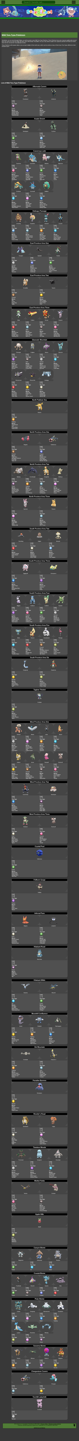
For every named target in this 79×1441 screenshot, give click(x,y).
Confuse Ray (29, 621)
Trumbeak (18, 1285)
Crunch (13, 205)
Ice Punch (56, 235)
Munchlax (39, 959)
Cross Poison (15, 717)
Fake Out (32, 269)
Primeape (18, 352)
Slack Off (42, 179)
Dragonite (46, 476)
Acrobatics (42, 143)
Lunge (41, 748)
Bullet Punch (57, 239)
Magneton (20, 1260)
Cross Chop (15, 239)
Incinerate (32, 271)
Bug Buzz (42, 1008)
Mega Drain (52, 1041)
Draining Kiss (15, 336)
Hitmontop (39, 1260)
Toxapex (21, 255)
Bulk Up (28, 336)
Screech (42, 587)
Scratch (51, 554)
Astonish (32, 554)
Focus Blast (15, 427)
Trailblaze (14, 1176)
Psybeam (14, 333)
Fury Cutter (56, 620)
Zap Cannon (43, 1006)
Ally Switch (42, 653)
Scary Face (43, 302)
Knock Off (42, 1207)
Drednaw (18, 191)
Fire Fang (14, 302)
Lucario (60, 223)
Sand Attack (33, 556)
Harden (13, 1109)
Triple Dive (14, 457)
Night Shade (43, 940)
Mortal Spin (14, 872)
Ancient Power (15, 939)
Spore (13, 842)
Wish (55, 178)
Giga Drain (14, 143)
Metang (46, 1332)
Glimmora (39, 859)
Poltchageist (58, 1026)
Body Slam (14, 237)
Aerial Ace (14, 235)
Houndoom (25, 99)
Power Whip (43, 146)
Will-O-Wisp (57, 491)
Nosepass (39, 1093)
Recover (14, 271)
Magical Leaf (52, 268)
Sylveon (26, 509)
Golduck (32, 605)
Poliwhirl (39, 1026)
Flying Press (43, 683)
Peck (13, 556)
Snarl (41, 332)
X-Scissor (42, 682)
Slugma (25, 925)
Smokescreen (15, 943)
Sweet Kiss (42, 778)
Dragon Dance (29, 177)
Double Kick (29, 652)
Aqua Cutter (43, 367)
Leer (55, 621)
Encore (13, 368)
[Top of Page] (74, 1425)
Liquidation (28, 206)
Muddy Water (43, 207)
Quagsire (39, 1160)
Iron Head (14, 393)
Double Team (15, 335)
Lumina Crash (29, 237)
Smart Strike (29, 332)
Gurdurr (54, 1193)
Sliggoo (18, 605)
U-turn (55, 651)
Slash (41, 364)
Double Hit (56, 618)
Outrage (28, 175)
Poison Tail (42, 585)
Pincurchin (32, 380)
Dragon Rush (29, 748)
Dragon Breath (15, 619)
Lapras (18, 1332)
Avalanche (42, 393)
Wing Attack (57, 619)
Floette (58, 255)
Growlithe (25, 288)
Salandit (39, 255)
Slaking (18, 476)
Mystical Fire (15, 332)
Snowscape (57, 366)
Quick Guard (57, 652)
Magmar (60, 1358)
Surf (41, 178)
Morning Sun (57, 336)
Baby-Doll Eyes (43, 1141)
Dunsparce (53, 573)
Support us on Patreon (39, 1427)
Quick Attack (15, 554)
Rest (41, 304)
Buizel (60, 734)
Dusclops (58, 1160)
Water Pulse (15, 585)
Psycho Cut (43, 366)
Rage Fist (14, 366)
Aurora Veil (42, 396)
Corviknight (32, 476)
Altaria (32, 734)
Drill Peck (28, 490)
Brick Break (43, 235)
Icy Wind (42, 239)
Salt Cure (42, 808)
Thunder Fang (15, 1039)
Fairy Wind (51, 269)
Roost (27, 491)
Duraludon (60, 1311)
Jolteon (18, 762)
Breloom (25, 826)
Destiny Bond (15, 113)
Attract (13, 909)
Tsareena (18, 163)
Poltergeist (42, 943)
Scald (50, 1039)
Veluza (46, 352)
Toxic (13, 906)
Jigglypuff (25, 573)
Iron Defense (29, 492)
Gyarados (32, 163)
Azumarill (32, 191)
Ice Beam (56, 177)
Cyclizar (53, 131)
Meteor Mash (57, 238)
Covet (13, 301)
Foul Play (42, 112)
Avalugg (47, 380)
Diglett (39, 541)
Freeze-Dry (29, 368)
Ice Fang (28, 178)
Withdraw (14, 1241)
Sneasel (47, 223)
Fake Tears (14, 777)
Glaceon (60, 352)
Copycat (14, 715)
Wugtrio (25, 444)
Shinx (18, 637)
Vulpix (53, 1126)
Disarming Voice (16, 588)
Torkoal (18, 734)
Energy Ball (42, 939)
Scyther (60, 605)
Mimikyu (60, 476)
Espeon (60, 320)
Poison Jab (14, 364)
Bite (27, 651)
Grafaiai (39, 702)
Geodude (25, 1059)
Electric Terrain (43, 205)
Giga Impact (15, 491)
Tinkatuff (46, 762)
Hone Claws (43, 238)
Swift (55, 749)
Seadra (46, 1285)
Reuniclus (32, 1332)
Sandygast (25, 131)
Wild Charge (43, 300)
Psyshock (28, 618)
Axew (32, 762)
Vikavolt (53, 992)
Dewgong (32, 1311)
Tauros (53, 288)
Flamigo (60, 637)
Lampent (53, 925)
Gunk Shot (14, 396)
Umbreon (53, 99)
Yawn (41, 115)
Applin (39, 1226)
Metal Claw (42, 521)
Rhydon (58, 1260)
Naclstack (53, 794)
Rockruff (60, 762)
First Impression (30, 777)
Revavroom (18, 380)
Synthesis (14, 179)
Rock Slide (42, 392)
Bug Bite (42, 749)
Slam (41, 777)
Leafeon (47, 605)
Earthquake (42, 492)
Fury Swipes (52, 557)
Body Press (29, 489)
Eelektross (53, 444)
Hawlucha (53, 670)
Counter (42, 1076)
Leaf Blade (42, 618)
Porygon (53, 1384)
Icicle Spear (29, 367)
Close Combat (57, 237)
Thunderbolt (15, 424)
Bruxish (32, 1285)
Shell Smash (15, 207)
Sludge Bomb (15, 618)
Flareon (32, 637)
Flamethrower (15, 115)
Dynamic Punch (16, 1074)
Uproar (27, 238)
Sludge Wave (15, 875)
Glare (41, 589)
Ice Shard (42, 237)
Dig (12, 300)
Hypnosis (14, 144)
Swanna (26, 992)
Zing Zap (28, 392)
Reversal (28, 333)
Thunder (14, 682)
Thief (41, 774)
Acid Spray (33, 1173)
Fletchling (21, 541)
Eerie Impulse (43, 459)
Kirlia (18, 320)
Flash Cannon (29, 235)
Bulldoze (32, 553)
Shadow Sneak (57, 490)
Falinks (32, 320)
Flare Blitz (28, 650)
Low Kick (42, 1209)
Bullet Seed (14, 841)
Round (13, 589)
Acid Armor (14, 941)
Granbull (39, 1409)
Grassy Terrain (53, 270)
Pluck (13, 907)
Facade (42, 144)
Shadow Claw (15, 489)
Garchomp (25, 794)
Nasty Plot (32, 270)
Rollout (13, 1076)
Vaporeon (60, 163)
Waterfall (28, 179)
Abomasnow (46, 1311)
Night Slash (28, 778)
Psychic (42, 177)
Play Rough (28, 203)
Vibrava (32, 1358)
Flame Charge (15, 553)
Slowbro (47, 163)
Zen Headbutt (15, 175)
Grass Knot (42, 175)
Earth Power (33, 1176)
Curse (41, 113)
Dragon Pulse (15, 684)
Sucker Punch (15, 112)
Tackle (55, 778)
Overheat (14, 392)
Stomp (13, 178)
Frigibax (33, 352)
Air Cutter (14, 1208)
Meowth (58, 541)
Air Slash (14, 1006)
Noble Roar (42, 1075)
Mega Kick (56, 650)
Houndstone (47, 637)
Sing (27, 207)
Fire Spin (42, 336)
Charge (13, 652)
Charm (13, 238)
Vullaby (39, 892)
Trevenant (20, 1160)
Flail (13, 557)
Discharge (42, 206)
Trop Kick (14, 177)
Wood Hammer (15, 1173)
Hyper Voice (43, 203)
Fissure (14, 748)
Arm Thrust (42, 525)
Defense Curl (15, 1075)
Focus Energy (43, 1210)
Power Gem (15, 873)
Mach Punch (15, 840)
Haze (13, 270)
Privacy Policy (44, 1424)
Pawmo (53, 509)
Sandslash (25, 1126)
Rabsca (46, 1358)
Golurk (18, 1311)
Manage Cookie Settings (55, 1424)
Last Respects (43, 651)
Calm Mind (56, 333)
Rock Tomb (33, 557)
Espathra (32, 223)
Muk (60, 1285)
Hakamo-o (53, 1059)
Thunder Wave (15, 653)
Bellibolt (46, 191)
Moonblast (14, 521)
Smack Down (15, 1073)
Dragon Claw (33, 268)
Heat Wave (14, 750)
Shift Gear (42, 147)
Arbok (20, 1026)
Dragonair (25, 670)
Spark (13, 651)
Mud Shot (14, 876)
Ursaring (18, 223)
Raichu (39, 412)
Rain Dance (15, 621)
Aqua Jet (28, 205)
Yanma (25, 1193)
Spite (50, 1043)
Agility (13, 304)
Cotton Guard (29, 750)
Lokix (46, 734)
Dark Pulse (42, 111)
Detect (13, 1209)
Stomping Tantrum (16, 206)
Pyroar (46, 320)
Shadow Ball (15, 111)
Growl (50, 556)
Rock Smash (29, 335)
